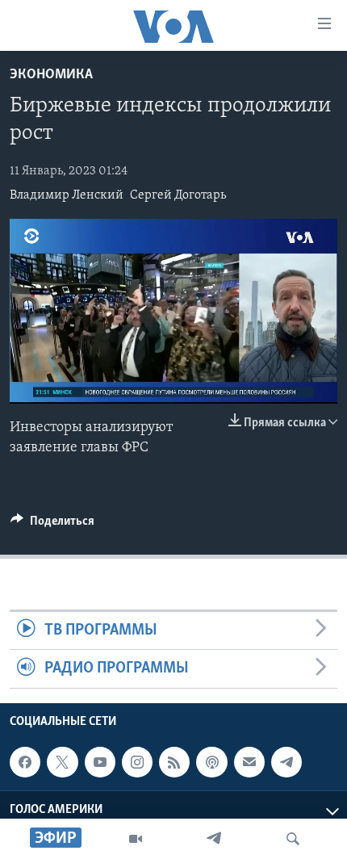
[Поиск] (293, 839)
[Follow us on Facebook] (25, 762)
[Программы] (135, 839)
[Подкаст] (211, 762)
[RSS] (174, 762)
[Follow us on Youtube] (100, 762)
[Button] (52, 524)
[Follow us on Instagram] (137, 762)
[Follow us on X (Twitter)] (62, 762)
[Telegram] (214, 839)
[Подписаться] (249, 762)
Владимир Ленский (66, 195)
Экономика (51, 75)
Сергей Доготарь (178, 195)
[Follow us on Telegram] (286, 762)
